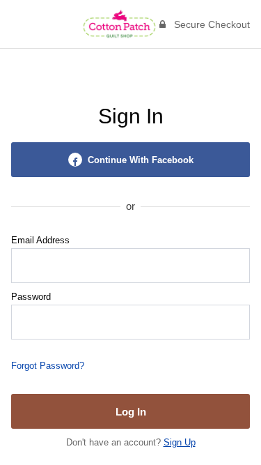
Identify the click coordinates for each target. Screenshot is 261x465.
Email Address (40, 240)
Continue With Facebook (140, 160)
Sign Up (180, 442)
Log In (131, 412)
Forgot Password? (47, 365)
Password (31, 296)
